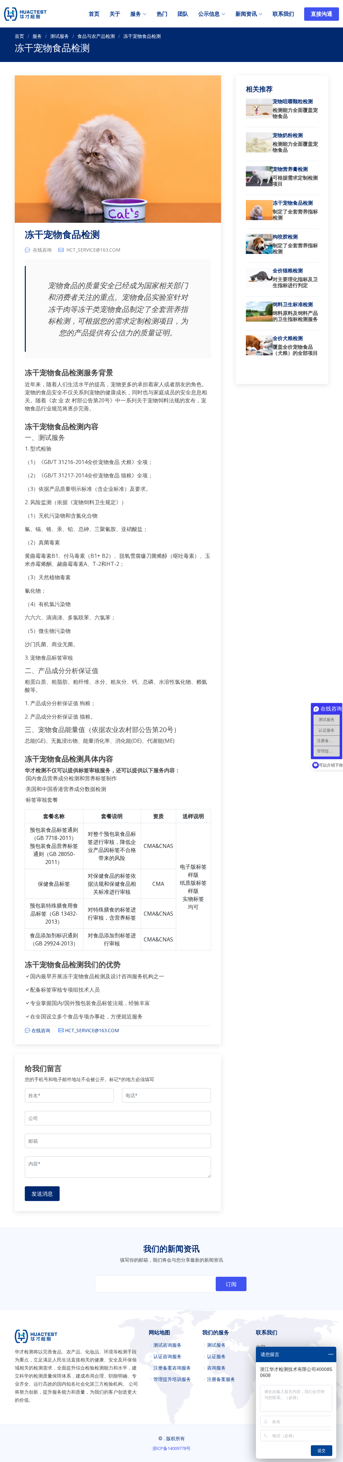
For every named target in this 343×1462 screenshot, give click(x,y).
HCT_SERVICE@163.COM (93, 250)
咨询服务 (216, 1368)
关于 (115, 14)
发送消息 (42, 1193)
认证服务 (216, 1356)
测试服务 (59, 36)
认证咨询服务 (167, 1356)
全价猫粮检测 (288, 270)
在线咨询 (42, 250)
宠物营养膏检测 (290, 169)
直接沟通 (321, 14)
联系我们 (283, 14)
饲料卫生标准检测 (293, 304)
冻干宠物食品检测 (62, 234)
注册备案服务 (221, 1379)
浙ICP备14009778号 (171, 1448)
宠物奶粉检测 (288, 135)
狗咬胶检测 (285, 237)
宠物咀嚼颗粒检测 (293, 101)
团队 (183, 14)
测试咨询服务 (167, 1345)
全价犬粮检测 (288, 338)
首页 (94, 14)
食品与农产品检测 (96, 36)
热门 (162, 14)
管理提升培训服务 (172, 1379)
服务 (37, 36)
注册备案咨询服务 (172, 1368)
